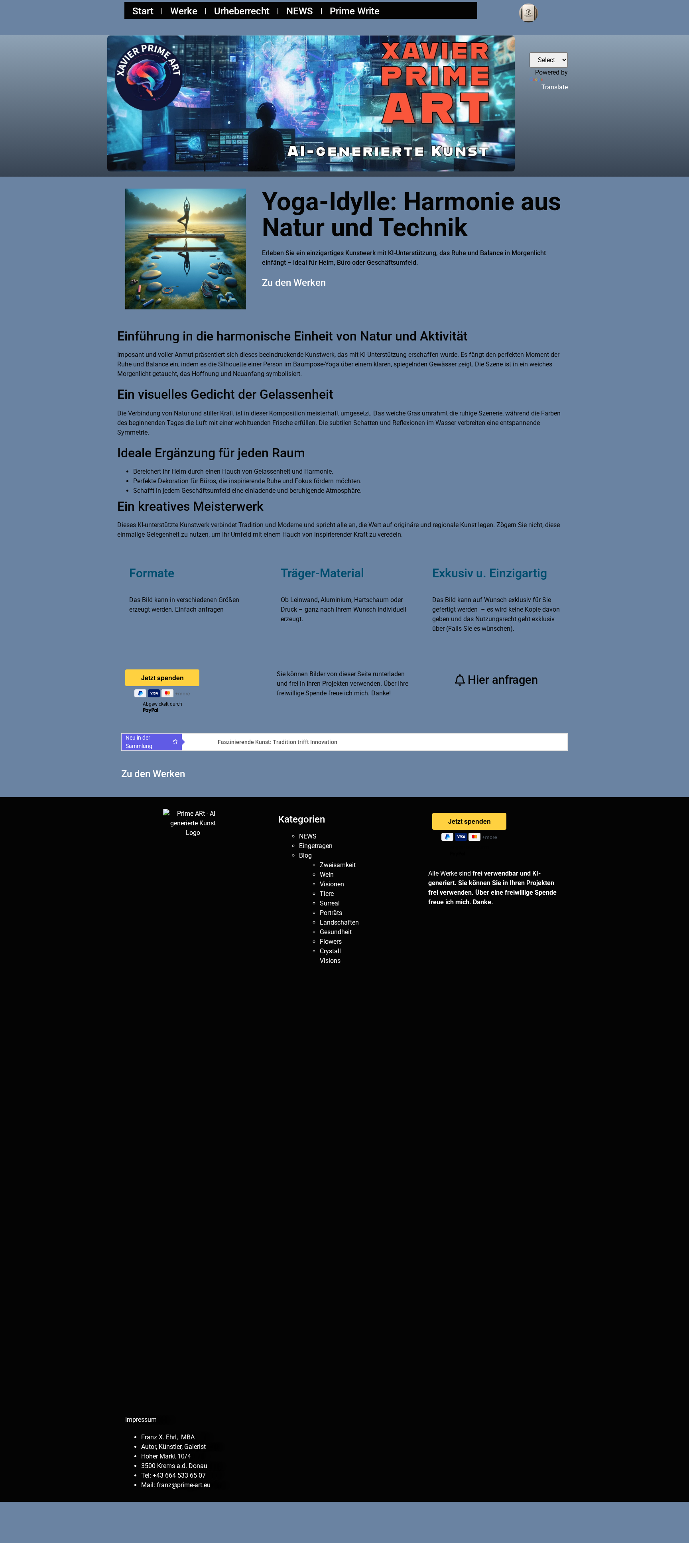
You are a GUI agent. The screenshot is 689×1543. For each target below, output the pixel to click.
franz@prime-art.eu (184, 1485)
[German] (562, 46)
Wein (327, 874)
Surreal (330, 903)
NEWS (299, 11)
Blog (305, 855)
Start (143, 11)
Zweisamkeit (338, 865)
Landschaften (339, 922)
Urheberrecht (242, 11)
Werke (183, 11)
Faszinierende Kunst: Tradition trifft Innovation (277, 742)
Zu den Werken (294, 282)
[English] (553, 46)
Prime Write (355, 11)
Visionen (332, 884)
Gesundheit (336, 932)
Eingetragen (316, 846)
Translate (554, 87)
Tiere (327, 893)
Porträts (331, 913)
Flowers (331, 941)
